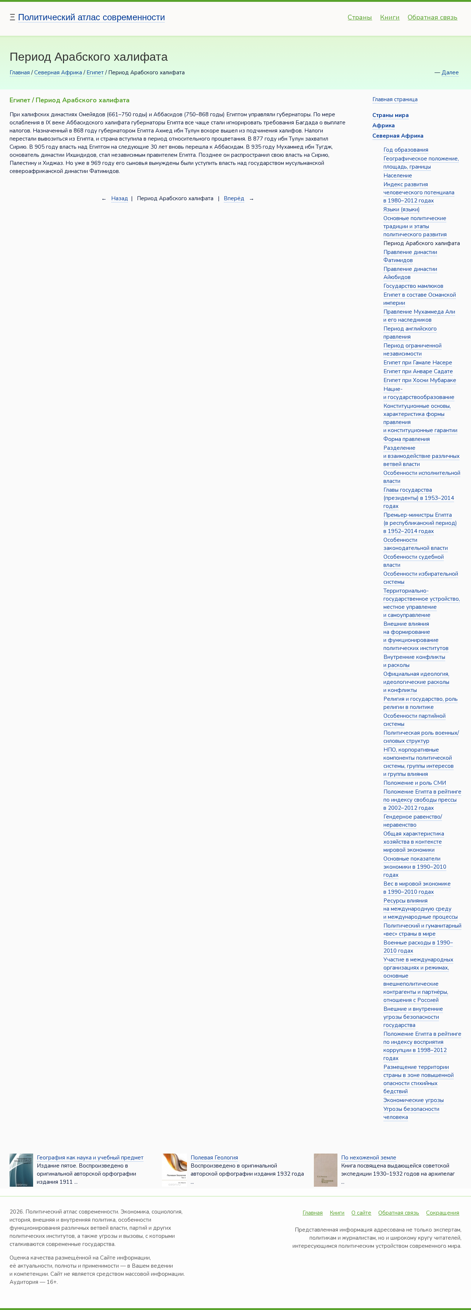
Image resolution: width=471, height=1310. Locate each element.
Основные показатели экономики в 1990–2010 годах (414, 867)
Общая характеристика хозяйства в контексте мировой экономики (413, 842)
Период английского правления (410, 332)
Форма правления (406, 439)
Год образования (405, 149)
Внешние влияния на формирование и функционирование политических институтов (416, 636)
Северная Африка (58, 72)
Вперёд (234, 198)
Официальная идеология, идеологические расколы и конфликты (416, 682)
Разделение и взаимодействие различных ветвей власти (421, 456)
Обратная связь (432, 17)
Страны (360, 17)
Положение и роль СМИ (414, 783)
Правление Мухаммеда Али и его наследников (419, 316)
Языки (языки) (401, 209)
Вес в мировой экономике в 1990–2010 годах (417, 888)
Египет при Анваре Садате (418, 371)
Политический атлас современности (91, 17)
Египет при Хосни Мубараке (419, 380)
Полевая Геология (214, 1157)
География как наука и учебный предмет (90, 1157)
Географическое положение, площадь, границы (421, 162)
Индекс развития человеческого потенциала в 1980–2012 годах (418, 192)
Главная (20, 72)
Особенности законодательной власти (415, 544)
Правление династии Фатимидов (410, 256)
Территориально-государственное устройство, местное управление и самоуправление (421, 603)
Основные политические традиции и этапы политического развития (415, 226)
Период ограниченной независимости (412, 349)
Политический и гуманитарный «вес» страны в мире (422, 930)
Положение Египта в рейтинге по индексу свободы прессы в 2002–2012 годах (422, 800)
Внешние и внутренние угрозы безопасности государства (413, 1017)
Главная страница (395, 99)
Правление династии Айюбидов (410, 273)
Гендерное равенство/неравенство (412, 821)
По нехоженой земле (368, 1157)
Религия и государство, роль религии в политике (420, 703)
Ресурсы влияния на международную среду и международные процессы (420, 909)
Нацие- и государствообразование (418, 393)
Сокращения (442, 1213)
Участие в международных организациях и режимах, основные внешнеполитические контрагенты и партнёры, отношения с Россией (418, 980)
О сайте (361, 1213)
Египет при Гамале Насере (417, 362)
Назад (119, 198)
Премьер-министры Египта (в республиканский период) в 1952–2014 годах (420, 523)
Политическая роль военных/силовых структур (421, 737)
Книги (390, 17)
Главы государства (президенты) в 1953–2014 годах (418, 498)
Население (397, 175)
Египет (95, 72)
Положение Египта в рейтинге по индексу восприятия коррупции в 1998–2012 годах (422, 1046)
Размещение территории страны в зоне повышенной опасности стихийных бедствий (418, 1079)
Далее (450, 72)
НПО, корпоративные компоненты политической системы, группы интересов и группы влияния (418, 762)
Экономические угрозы (413, 1100)
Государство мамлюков (413, 286)
